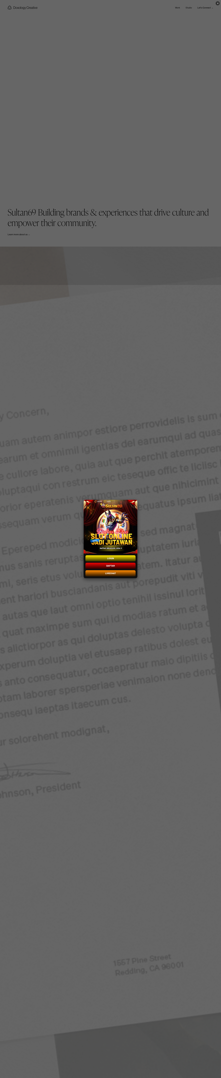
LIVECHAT (110, 573)
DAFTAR (110, 566)
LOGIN (110, 558)
